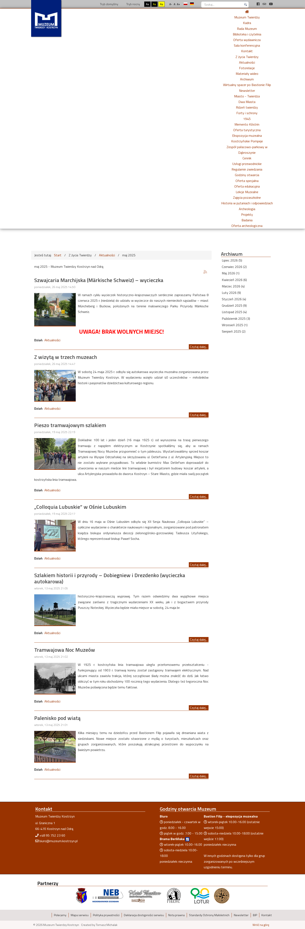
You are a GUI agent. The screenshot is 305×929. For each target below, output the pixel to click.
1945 (247, 118)
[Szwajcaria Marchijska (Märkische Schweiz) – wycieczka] (55, 308)
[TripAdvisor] (264, 3)
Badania (247, 220)
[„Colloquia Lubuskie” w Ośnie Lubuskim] (55, 534)
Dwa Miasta (246, 101)
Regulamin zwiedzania (247, 169)
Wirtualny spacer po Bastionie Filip (247, 84)
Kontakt (247, 50)
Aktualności (247, 62)
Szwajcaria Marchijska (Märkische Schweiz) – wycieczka (98, 280)
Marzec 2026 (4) (233, 286)
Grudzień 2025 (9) (234, 305)
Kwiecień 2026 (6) (234, 279)
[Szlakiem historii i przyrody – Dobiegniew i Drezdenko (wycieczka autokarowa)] (55, 609)
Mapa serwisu (80, 915)
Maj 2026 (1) (230, 273)
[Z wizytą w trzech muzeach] (55, 385)
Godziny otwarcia (247, 174)
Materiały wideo (247, 73)
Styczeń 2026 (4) (234, 299)
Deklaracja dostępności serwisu (144, 915)
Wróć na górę (261, 925)
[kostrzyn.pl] (81, 895)
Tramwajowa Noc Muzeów (64, 650)
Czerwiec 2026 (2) (234, 266)
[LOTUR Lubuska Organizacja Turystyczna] (199, 895)
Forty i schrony (246, 112)
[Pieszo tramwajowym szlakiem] (55, 453)
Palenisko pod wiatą (57, 718)
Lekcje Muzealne (247, 191)
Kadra (247, 22)
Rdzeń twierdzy (247, 107)
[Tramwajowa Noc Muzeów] (55, 677)
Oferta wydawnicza (247, 39)
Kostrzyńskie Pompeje (247, 141)
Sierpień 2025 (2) (233, 331)
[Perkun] (173, 895)
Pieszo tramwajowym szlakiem (70, 425)
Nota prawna (176, 915)
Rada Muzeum (247, 28)
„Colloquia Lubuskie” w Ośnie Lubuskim (80, 507)
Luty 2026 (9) (231, 292)
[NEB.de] (107, 895)
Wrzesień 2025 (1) (235, 324)
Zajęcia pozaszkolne (247, 197)
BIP (255, 915)
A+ (178, 4)
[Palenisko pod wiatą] (55, 746)
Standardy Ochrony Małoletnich (209, 915)
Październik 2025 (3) (236, 318)
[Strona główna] (247, 11)
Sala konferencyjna (247, 45)
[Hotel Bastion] (145, 895)
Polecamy (60, 915)
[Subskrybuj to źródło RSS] (205, 272)
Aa (147, 4)
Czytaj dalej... (198, 346)
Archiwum (247, 79)
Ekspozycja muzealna (247, 135)
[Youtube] (271, 3)
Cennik (247, 158)
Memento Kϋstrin (246, 124)
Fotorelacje (247, 67)
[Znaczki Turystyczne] (221, 895)
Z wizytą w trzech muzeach (65, 357)
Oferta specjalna (247, 180)
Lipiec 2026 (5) (232, 260)
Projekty (247, 214)
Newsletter (247, 90)
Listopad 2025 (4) (234, 311)
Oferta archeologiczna (246, 225)
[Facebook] (258, 3)
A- (170, 4)
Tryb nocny (133, 4)
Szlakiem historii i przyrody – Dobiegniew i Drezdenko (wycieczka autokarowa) (109, 578)
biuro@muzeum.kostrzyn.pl (58, 840)
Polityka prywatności (106, 915)
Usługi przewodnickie (247, 163)
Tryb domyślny (108, 4)
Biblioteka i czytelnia (247, 34)
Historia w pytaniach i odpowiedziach (247, 203)
